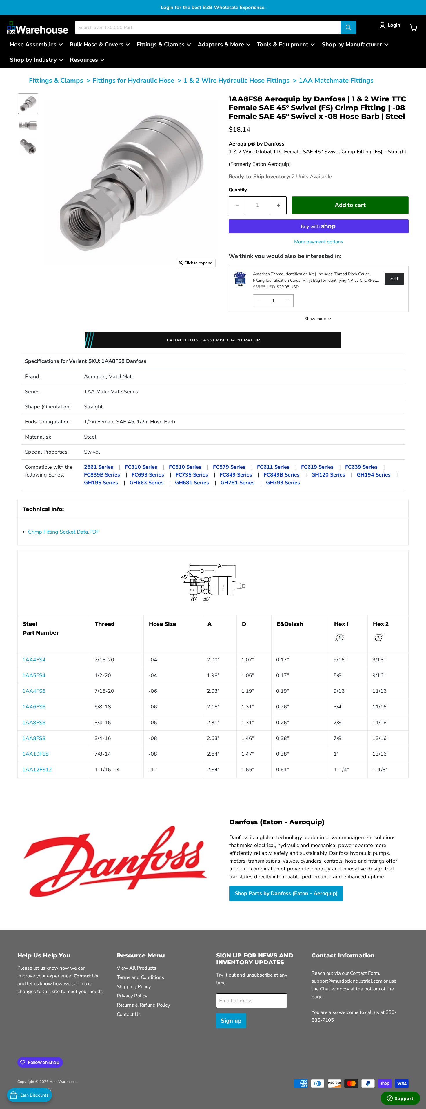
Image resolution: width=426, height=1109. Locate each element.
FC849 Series (236, 474)
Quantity (238, 190)
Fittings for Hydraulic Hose (133, 80)
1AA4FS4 (33, 659)
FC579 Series (229, 466)
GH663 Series (146, 482)
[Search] (348, 27)
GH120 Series (328, 474)
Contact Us (129, 1014)
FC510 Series (185, 466)
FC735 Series (192, 474)
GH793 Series (283, 482)
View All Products (136, 968)
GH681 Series (192, 482)
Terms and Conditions (140, 977)
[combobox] (208, 27)
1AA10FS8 (35, 753)
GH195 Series (101, 482)
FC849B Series (282, 474)
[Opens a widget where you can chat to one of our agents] (400, 1099)
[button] (391, 25)
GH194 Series (374, 474)
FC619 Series (317, 466)
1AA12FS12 (37, 769)
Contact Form (364, 973)
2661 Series (98, 466)
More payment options (318, 242)
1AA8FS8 (33, 738)
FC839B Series (102, 474)
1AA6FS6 (33, 706)
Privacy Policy (132, 995)
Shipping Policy (134, 986)
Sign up (231, 1021)
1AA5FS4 (33, 675)
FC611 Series (273, 466)
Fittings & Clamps (56, 80)
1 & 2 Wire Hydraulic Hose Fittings (236, 80)
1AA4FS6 (33, 691)
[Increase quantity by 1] (278, 205)
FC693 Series (148, 474)
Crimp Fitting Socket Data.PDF (63, 531)
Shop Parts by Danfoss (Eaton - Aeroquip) (286, 893)
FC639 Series (361, 466)
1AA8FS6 (33, 722)
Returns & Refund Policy (143, 1005)
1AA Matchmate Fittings (336, 80)
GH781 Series (237, 482)
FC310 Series (141, 466)
